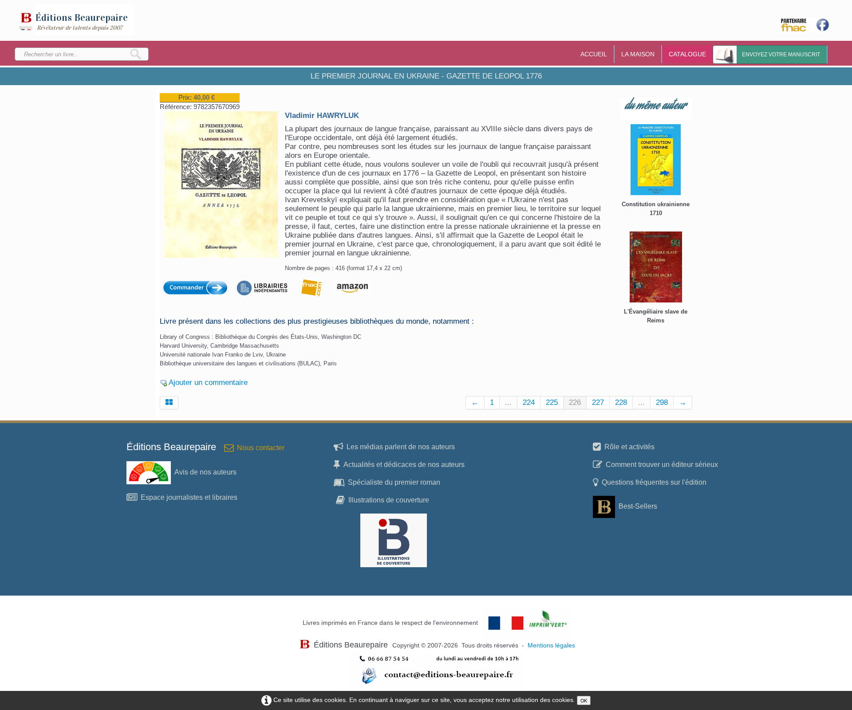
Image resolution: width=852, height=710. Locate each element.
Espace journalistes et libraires (189, 497)
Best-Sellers (638, 506)
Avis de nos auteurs (205, 472)
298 (662, 402)
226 (575, 402)
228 (621, 402)
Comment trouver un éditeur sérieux (662, 464)
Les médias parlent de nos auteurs (401, 447)
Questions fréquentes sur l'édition (654, 482)
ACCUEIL (593, 54)
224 (529, 402)
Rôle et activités (629, 447)
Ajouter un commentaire (208, 382)
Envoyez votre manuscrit (781, 54)
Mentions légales (551, 645)
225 (552, 402)
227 (598, 402)
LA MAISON (638, 54)
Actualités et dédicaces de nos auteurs (404, 464)
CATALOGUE (687, 54)
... (508, 402)
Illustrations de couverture (388, 500)
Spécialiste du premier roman (394, 482)
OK (583, 700)
